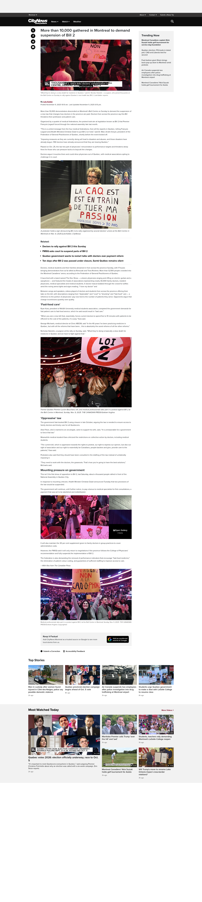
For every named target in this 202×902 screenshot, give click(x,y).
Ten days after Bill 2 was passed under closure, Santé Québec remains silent (82, 260)
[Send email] (33, 47)
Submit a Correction (51, 651)
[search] (172, 21)
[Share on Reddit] (33, 41)
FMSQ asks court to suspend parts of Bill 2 (65, 251)
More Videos (167, 710)
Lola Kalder (48, 102)
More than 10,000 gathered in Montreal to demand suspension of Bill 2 (85, 33)
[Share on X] (33, 30)
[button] (143, 15)
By (47, 102)
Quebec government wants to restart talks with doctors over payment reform (83, 256)
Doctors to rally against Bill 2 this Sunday (64, 246)
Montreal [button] (32, 15)
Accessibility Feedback (75, 651)
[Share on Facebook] (33, 36)
